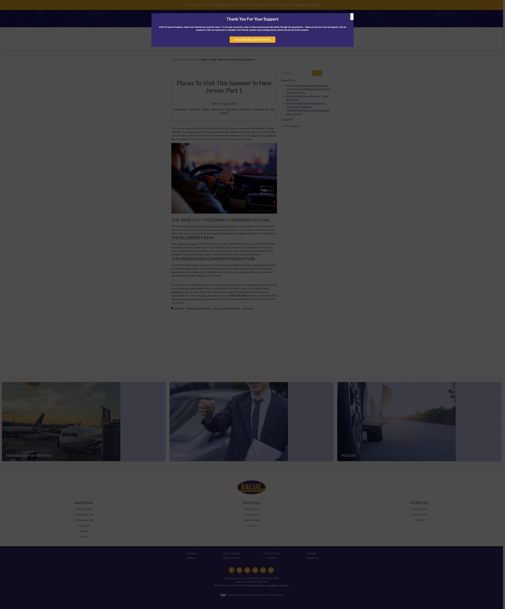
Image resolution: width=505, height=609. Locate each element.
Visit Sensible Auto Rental (252, 39)
